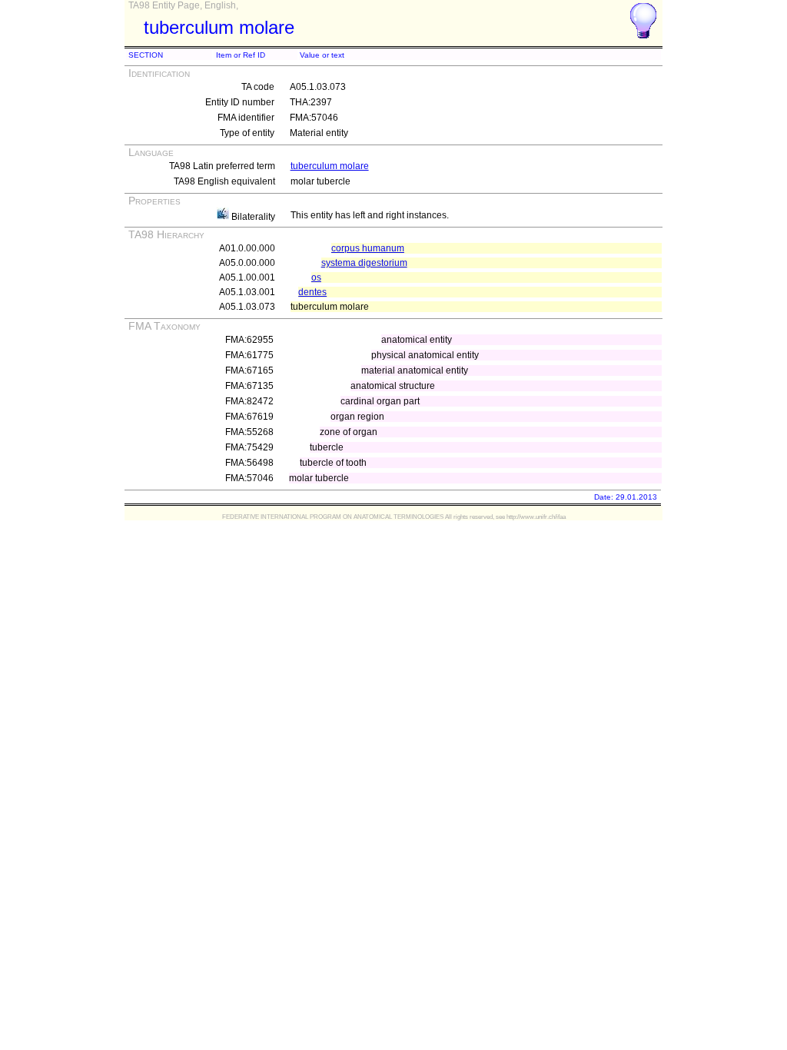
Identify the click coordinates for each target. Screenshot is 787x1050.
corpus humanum (367, 248)
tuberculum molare (330, 166)
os (316, 277)
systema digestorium (364, 263)
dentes (312, 292)
